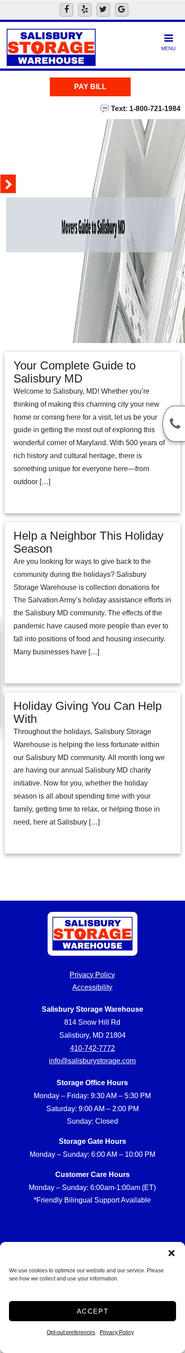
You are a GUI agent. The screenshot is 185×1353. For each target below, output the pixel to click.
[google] (121, 10)
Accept (93, 1311)
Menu (168, 48)
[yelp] (85, 10)
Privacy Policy (117, 1332)
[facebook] (66, 10)
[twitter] (103, 10)
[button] (171, 1253)
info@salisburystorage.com (92, 1061)
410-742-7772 (92, 1048)
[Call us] (174, 424)
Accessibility (92, 987)
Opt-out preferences (71, 1332)
